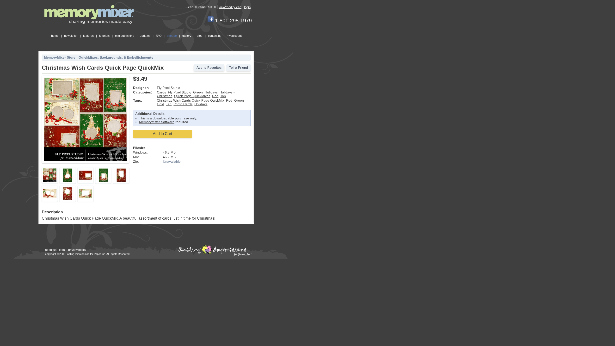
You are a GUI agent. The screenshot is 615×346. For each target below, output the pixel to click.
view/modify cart (230, 7)
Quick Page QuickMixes (192, 96)
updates (145, 35)
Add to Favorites (209, 67)
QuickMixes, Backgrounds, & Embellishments (116, 57)
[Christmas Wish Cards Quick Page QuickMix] (85, 160)
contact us (214, 35)
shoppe (172, 35)
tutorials (104, 35)
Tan (223, 96)
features (88, 35)
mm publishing (124, 35)
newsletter (71, 35)
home (55, 35)
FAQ (158, 35)
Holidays (211, 92)
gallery (186, 35)
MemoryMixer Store (59, 57)
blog (200, 35)
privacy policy (77, 250)
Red (215, 96)
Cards (161, 92)
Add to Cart (162, 134)
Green (198, 92)
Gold (160, 104)
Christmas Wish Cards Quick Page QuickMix (190, 100)
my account (234, 35)
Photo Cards (182, 104)
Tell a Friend (238, 67)
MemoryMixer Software (156, 122)
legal (62, 250)
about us (50, 250)
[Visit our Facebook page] (211, 21)
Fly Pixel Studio (168, 88)
